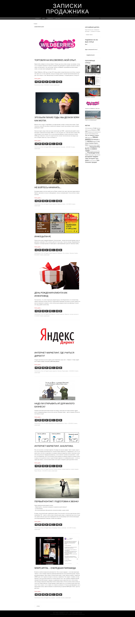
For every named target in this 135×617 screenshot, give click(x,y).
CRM (86, 128)
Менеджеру (54, 527)
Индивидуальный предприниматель (56, 423)
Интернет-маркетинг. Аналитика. (53, 446)
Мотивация (94, 139)
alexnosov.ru (76, 614)
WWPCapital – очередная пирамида (55, 568)
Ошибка (76, 253)
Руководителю (93, 153)
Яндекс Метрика (37, 470)
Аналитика (51, 469)
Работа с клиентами (62, 527)
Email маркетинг (52, 314)
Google (94, 128)
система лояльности (74, 314)
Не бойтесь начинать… (47, 187)
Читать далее (37, 78)
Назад (37, 606)
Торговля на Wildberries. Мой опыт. (55, 60)
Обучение (72, 253)
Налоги (66, 423)
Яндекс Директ (65, 371)
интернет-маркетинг (56, 147)
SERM (50, 147)
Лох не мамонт (66, 253)
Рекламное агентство (94, 151)
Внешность (94, 130)
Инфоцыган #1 (42, 236)
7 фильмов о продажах (90, 97)
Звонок (50, 527)
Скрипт (87, 154)
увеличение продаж (92, 161)
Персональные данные (92, 145)
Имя (86, 44)
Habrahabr (98, 128)
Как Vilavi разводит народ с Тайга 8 (92, 74)
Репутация (63, 147)
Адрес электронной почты (91, 49)
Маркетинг (59, 204)
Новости (50, 18)
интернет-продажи (74, 469)
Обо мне (58, 18)
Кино (97, 133)
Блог (43, 18)
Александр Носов (77, 612)
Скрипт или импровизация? (91, 120)
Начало (63, 204)
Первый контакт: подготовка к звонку (56, 501)
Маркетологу (90, 137)
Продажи (93, 147)
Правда (88, 147)
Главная (37, 18)
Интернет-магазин (57, 469)
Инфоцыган (59, 253)
